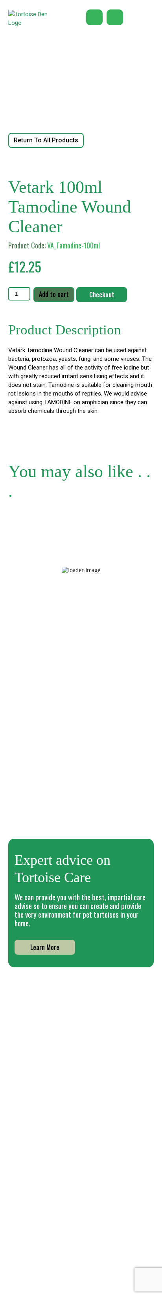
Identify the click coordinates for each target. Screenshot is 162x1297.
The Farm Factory (123, 1287)
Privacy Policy (46, 1243)
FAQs (107, 1233)
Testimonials (45, 1222)
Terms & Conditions (54, 1253)
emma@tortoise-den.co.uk (81, 1123)
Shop (107, 1200)
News (35, 1211)
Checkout (101, 294)
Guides (110, 1211)
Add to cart (54, 294)
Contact (112, 1244)
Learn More (44, 947)
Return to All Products (46, 140)
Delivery (111, 1222)
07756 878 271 (81, 1104)
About (36, 1200)
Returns (39, 1263)
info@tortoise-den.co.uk (81, 1114)
